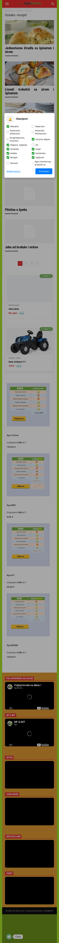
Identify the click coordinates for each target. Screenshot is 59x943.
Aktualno (14, 126)
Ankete (13, 153)
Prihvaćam (44, 171)
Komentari (41, 153)
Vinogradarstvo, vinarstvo (17, 139)
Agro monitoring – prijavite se (43, 163)
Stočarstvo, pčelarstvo (15, 132)
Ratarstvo (40, 126)
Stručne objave (43, 139)
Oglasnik (40, 157)
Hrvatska (14, 149)
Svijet (38, 149)
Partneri (14, 163)
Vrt (37, 145)
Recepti (13, 157)
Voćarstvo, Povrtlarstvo (40, 132)
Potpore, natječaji (18, 145)
